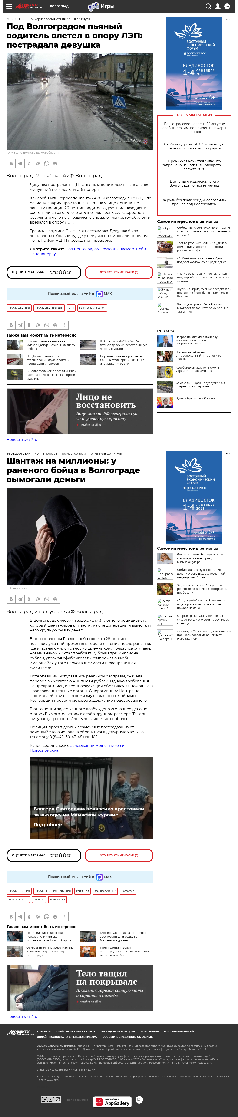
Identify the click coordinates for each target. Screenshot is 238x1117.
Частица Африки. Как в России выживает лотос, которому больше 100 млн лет (202, 308)
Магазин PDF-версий (179, 1031)
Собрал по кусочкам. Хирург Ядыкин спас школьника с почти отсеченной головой (204, 231)
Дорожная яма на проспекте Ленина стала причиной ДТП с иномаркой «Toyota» (122, 359)
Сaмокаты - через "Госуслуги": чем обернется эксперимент (200, 384)
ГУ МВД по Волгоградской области (33, 152)
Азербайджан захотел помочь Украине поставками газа (197, 369)
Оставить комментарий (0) (119, 272)
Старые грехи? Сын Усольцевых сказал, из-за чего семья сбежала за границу (203, 619)
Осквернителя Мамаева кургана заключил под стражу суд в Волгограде (49, 951)
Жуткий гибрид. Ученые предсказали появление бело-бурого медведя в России (204, 292)
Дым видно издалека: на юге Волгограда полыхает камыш (194, 184)
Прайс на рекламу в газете (76, 1031)
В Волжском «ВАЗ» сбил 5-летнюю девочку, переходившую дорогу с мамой (123, 345)
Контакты (44, 1031)
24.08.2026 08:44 (19, 453)
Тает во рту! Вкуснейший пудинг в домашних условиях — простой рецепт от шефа (202, 246)
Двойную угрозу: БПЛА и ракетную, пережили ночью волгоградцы (194, 146)
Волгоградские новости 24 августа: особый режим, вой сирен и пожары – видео (194, 128)
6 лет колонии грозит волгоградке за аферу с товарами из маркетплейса (124, 951)
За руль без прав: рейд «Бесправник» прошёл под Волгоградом (194, 202)
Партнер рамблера (77, 1099)
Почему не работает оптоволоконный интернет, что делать (198, 355)
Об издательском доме (118, 1031)
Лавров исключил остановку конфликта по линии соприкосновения (197, 340)
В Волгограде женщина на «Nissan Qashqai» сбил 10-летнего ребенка (50, 345)
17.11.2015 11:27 (16, 19)
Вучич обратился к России (195, 398)
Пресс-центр (150, 1031)
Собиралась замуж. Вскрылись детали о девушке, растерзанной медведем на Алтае (201, 573)
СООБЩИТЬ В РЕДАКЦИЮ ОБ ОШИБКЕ (128, 1036)
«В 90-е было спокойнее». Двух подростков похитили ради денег (201, 260)
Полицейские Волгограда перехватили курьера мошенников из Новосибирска (49, 936)
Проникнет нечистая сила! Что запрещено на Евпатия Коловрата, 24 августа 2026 (194, 165)
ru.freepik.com (17, 588)
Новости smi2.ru (22, 439)
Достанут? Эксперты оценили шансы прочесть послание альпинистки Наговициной (204, 634)
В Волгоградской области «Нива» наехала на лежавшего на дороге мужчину (51, 374)
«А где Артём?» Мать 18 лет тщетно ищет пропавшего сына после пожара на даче (202, 604)
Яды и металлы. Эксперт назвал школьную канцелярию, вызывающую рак (200, 558)
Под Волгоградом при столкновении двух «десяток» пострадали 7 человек (48, 359)
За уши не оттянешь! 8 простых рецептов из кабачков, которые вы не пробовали (204, 588)
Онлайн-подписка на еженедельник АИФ (67, 1036)
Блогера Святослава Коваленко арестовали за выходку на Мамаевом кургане (88, 812)
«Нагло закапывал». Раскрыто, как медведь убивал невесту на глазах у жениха (203, 277)
